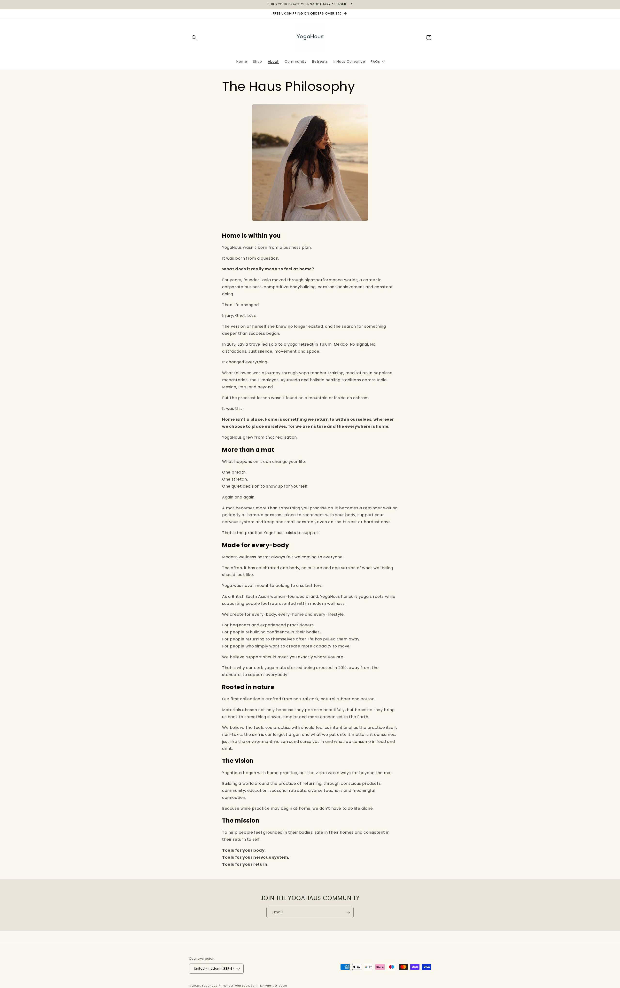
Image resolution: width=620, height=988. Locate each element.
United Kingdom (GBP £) (214, 968)
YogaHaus (210, 986)
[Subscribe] (348, 912)
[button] (194, 37)
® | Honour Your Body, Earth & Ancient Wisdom (252, 986)
